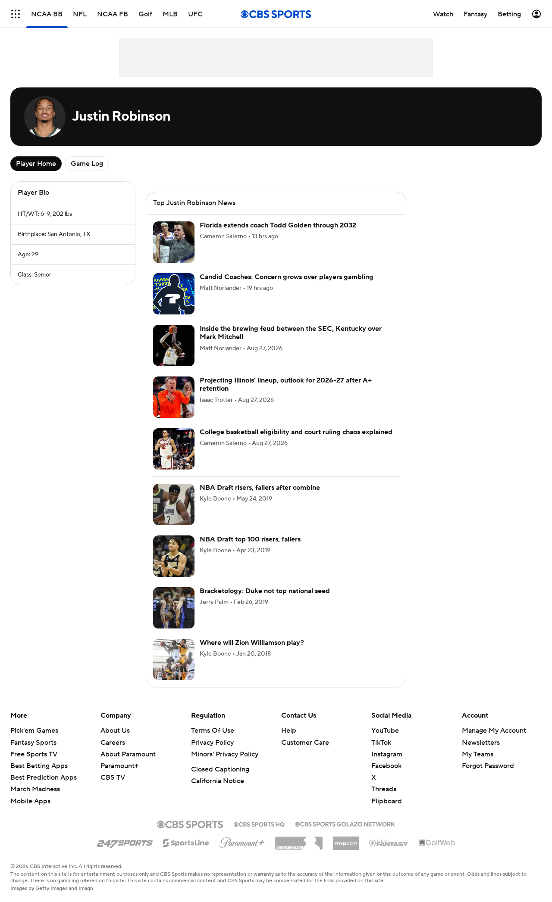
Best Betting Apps (39, 766)
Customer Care (305, 742)
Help (288, 730)
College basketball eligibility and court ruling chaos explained (296, 432)
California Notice (217, 781)
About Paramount (128, 754)
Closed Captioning (220, 769)
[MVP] (346, 840)
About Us (115, 730)
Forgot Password (488, 766)
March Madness (35, 789)
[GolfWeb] (437, 843)
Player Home (36, 163)
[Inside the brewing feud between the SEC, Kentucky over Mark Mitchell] (173, 345)
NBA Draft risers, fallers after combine (260, 487)
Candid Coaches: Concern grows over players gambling (286, 277)
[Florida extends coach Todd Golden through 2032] (173, 242)
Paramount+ (119, 766)
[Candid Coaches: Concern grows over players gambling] (173, 293)
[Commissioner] (299, 840)
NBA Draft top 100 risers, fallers (250, 539)
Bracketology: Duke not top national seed (265, 591)
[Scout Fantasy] (389, 842)
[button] (15, 14)
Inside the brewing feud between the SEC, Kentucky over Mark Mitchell (291, 332)
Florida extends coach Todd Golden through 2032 (278, 225)
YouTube (385, 730)
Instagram (386, 754)
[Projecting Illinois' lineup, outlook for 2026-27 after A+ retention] (173, 397)
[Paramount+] (242, 841)
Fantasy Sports (33, 742)
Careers (112, 742)
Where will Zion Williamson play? (252, 642)
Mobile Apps (30, 801)
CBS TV (112, 777)
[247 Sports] (125, 841)
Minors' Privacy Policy (224, 754)
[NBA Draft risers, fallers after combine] (173, 504)
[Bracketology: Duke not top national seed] (173, 607)
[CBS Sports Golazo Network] (345, 823)
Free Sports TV (33, 754)
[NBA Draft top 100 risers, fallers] (173, 556)
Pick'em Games (34, 730)
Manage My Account (494, 730)
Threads (383, 789)
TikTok (381, 742)
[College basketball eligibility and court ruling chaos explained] (173, 449)
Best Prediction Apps (43, 777)
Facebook (386, 766)
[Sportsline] (186, 841)
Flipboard (386, 801)
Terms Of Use (212, 730)
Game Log (87, 163)
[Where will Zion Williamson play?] (173, 659)
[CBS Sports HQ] (259, 823)
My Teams (477, 754)
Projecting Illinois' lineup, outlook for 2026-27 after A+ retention (286, 384)
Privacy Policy (212, 742)
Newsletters (481, 742)
